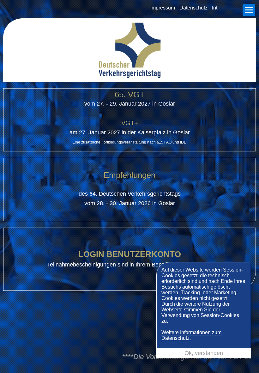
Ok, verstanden (203, 353)
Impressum (162, 7)
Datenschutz (193, 7)
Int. (215, 7)
